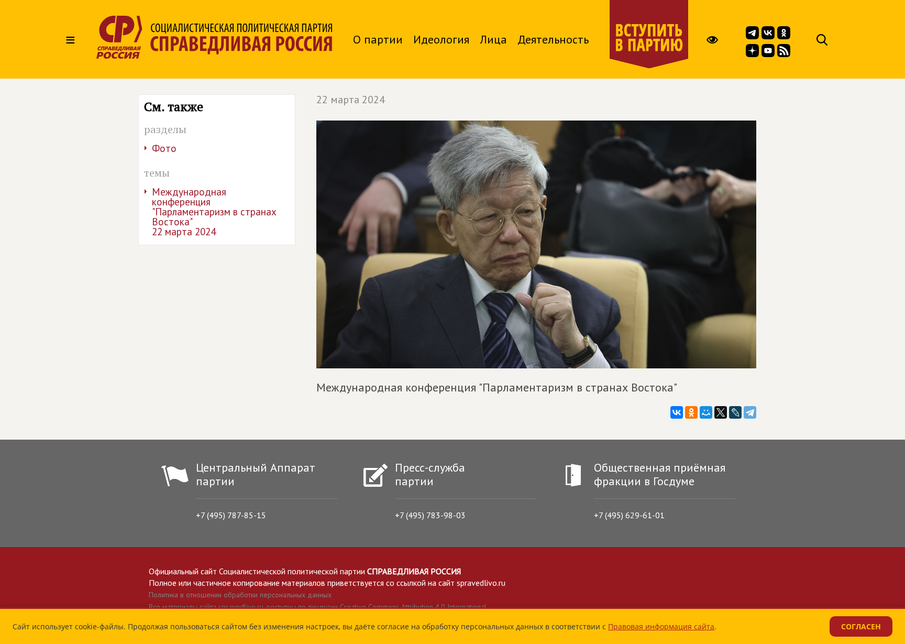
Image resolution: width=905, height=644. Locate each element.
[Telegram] (750, 412)
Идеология (441, 39)
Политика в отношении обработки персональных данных (240, 594)
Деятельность (553, 39)
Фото (164, 148)
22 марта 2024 (350, 99)
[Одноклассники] (691, 412)
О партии (378, 39)
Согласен (861, 626)
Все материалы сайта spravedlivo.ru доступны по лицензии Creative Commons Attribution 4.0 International (318, 607)
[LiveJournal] (735, 412)
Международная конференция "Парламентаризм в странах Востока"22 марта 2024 (214, 211)
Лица (493, 39)
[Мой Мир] (706, 412)
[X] (720, 412)
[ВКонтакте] (676, 412)
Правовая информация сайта (661, 626)
